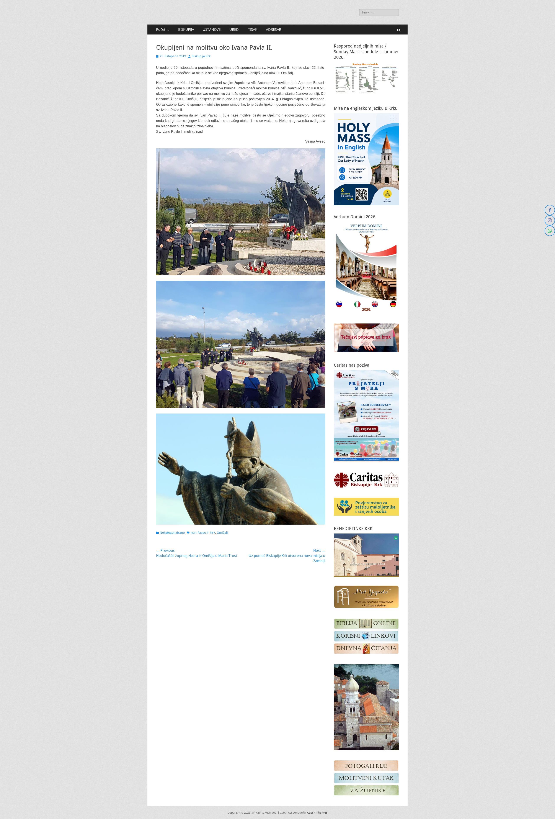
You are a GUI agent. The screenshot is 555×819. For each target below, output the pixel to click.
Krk (212, 532)
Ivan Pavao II (200, 532)
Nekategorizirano (172, 532)
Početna (163, 29)
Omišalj (222, 532)
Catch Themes (317, 812)
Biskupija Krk (201, 56)
